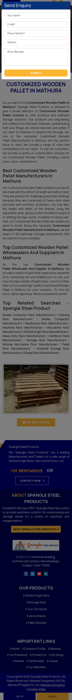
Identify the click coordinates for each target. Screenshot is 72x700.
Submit (36, 73)
